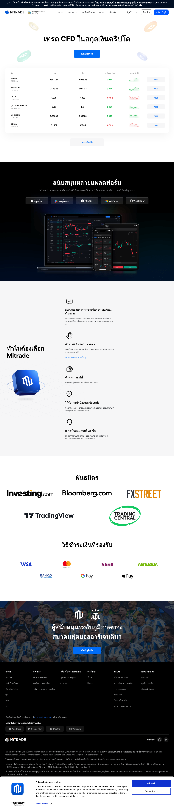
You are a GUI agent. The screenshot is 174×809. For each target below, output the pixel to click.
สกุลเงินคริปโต (11, 689)
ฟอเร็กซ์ (8, 677)
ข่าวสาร (63, 683)
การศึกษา (91, 671)
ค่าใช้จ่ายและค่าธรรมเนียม (44, 689)
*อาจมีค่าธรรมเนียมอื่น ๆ (75, 357)
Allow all (151, 783)
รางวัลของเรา (120, 689)
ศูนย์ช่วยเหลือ (147, 683)
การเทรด (72, 12)
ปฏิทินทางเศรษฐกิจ (68, 677)
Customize (150, 791)
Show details (42, 803)
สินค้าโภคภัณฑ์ (11, 683)
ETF (7, 706)
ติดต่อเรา (145, 677)
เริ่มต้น (90, 677)
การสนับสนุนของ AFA (123, 683)
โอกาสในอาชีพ (120, 700)
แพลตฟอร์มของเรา (41, 677)
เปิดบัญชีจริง (87, 53)
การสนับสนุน (147, 671)
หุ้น (6, 694)
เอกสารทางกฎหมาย (122, 706)
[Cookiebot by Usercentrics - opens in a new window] (17, 804)
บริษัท (117, 671)
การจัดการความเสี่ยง (41, 683)
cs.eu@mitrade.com (43, 717)
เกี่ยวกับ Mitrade (121, 677)
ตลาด (60, 12)
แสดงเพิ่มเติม (87, 142)
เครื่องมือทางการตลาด (93, 12)
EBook (90, 683)
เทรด (156, 79)
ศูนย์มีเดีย (118, 694)
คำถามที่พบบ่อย (147, 689)
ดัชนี (7, 700)
